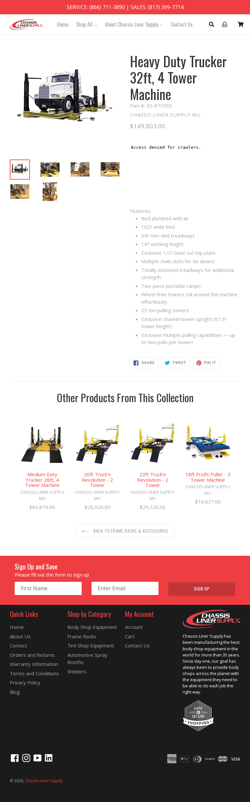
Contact (18, 645)
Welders (76, 671)
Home (62, 24)
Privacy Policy (25, 682)
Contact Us (182, 24)
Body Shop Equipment (92, 627)
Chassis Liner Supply (43, 780)
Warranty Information (34, 664)
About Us (20, 636)
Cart (129, 636)
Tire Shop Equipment (90, 645)
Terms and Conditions (34, 673)
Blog (15, 692)
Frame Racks (81, 636)
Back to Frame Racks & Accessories (130, 531)
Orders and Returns (32, 655)
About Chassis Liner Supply (135, 24)
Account (134, 627)
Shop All (88, 24)
